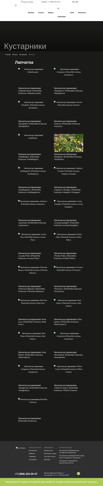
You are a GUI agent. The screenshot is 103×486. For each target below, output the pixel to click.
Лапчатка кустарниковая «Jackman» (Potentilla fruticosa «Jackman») (32, 223)
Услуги (41, 12)
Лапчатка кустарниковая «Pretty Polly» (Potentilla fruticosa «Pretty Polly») (65, 256)
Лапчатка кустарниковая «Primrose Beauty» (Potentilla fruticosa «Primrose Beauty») (31, 289)
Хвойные (32, 453)
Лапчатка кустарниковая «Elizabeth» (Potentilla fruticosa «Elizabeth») (32, 124)
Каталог (31, 12)
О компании (62, 12)
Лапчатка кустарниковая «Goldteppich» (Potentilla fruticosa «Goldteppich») (29, 190)
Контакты (82, 12)
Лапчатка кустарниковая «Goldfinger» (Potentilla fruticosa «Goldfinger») (29, 157)
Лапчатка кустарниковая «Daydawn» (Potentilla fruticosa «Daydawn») (68, 91)
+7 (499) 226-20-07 (26, 473)
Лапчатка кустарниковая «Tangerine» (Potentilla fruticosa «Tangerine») (32, 388)
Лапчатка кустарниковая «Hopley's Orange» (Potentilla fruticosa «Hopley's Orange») (67, 190)
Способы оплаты (50, 457)
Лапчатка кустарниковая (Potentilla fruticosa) (29, 419)
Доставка (47, 460)
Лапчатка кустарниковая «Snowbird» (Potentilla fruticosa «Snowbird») (68, 355)
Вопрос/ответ (48, 450)
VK (78, 473)
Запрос (51, 12)
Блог (72, 12)
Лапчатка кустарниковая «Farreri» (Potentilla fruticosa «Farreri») (67, 124)
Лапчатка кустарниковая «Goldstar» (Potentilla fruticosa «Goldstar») (68, 157)
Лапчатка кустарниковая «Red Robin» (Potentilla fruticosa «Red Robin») (32, 355)
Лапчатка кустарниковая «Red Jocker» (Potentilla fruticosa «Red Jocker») (68, 322)
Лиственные (33, 450)
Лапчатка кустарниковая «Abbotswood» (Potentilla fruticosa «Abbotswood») (30, 91)
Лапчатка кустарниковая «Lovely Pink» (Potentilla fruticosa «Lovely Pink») (29, 256)
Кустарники (33, 460)
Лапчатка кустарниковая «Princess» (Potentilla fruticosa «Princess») (68, 289)
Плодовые (32, 457)
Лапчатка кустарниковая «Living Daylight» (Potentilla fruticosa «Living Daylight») (66, 223)
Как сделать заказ (50, 453)
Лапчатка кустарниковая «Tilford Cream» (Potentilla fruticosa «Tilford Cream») (66, 388)
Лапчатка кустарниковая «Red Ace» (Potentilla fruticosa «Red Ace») (32, 322)
